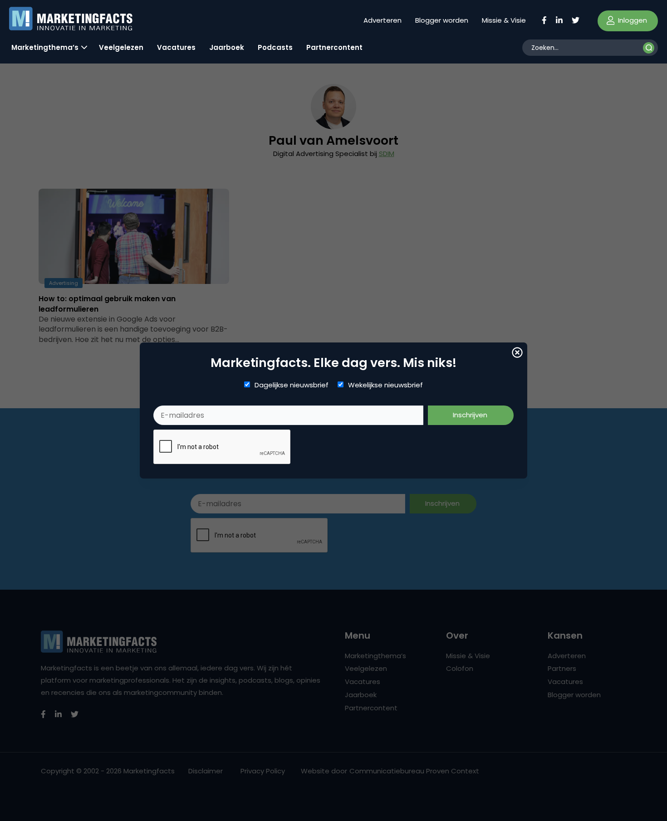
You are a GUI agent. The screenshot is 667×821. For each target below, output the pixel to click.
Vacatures (176, 47)
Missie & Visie (504, 20)
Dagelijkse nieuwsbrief (292, 385)
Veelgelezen (121, 47)
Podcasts (275, 47)
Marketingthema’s (44, 47)
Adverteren (382, 20)
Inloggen (631, 20)
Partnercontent (334, 47)
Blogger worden (441, 20)
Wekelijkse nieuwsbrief (385, 385)
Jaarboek (226, 47)
